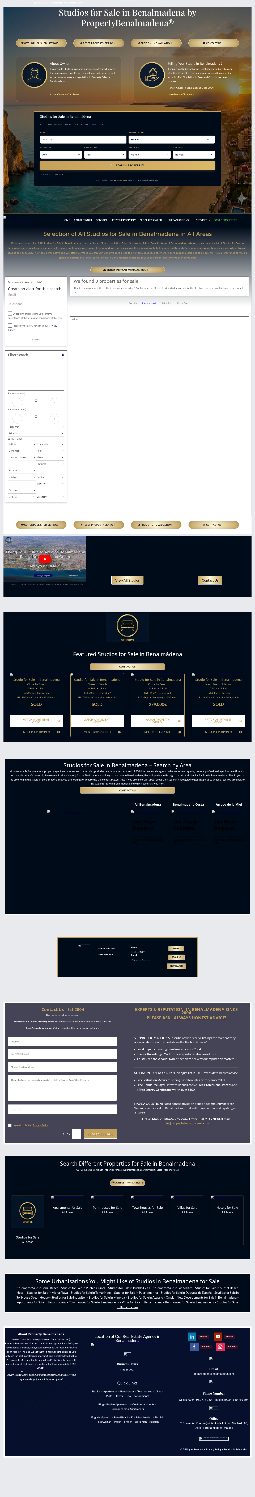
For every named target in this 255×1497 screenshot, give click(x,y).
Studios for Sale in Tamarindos (91, 1292)
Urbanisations (179, 220)
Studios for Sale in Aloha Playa (47, 1292)
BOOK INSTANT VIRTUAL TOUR (127, 269)
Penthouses (127, 1391)
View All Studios (127, 580)
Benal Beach (121, 1417)
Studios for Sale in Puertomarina (136, 1292)
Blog (101, 1404)
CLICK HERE (27, 1231)
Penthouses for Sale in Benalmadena (189, 1302)
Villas (158, 1391)
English (95, 1417)
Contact (101, 220)
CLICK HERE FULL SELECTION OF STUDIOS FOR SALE (127, 646)
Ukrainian (141, 1421)
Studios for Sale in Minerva (107, 1297)
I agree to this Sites (30, 1125)
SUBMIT (36, 339)
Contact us (122, 180)
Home (66, 220)
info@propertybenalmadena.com (186, 1123)
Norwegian (104, 1421)
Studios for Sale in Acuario (145, 1297)
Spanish (106, 1417)
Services (201, 220)
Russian (154, 1421)
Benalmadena (180, 1281)
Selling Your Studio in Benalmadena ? (195, 63)
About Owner (60, 63)
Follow (25, 196)
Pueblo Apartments (118, 1404)
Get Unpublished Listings (41, 43)
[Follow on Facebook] (59, 197)
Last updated (149, 303)
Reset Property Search (99, 43)
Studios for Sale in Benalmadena (127, 615)
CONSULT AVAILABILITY (128, 1182)
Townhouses (144, 1391)
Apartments (110, 1391)
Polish (117, 1421)
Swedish (147, 1417)
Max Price (178, 147)
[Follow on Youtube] (37, 197)
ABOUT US (176, 957)
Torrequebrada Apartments (127, 1408)
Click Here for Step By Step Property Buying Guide (45, 591)
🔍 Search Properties (127, 165)
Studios (96, 1391)
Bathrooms (90, 147)
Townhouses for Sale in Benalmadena (94, 1302)
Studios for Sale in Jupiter (68, 1297)
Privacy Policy (40, 1125)
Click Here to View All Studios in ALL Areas (67, 805)
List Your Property (123, 220)
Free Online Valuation (156, 43)
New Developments (137, 1395)
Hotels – (120, 1395)
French (128, 1421)
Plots (109, 1395)
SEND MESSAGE (101, 1134)
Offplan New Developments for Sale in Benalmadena (201, 1297)
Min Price (134, 147)
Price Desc (183, 303)
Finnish (159, 1417)
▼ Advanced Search (51, 174)
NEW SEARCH (176, 966)
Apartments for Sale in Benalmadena (41, 1302)
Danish (135, 1417)
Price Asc (167, 303)
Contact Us (210, 580)
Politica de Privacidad (235, 1449)
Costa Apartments (143, 1404)
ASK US (129, 1479)
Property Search (150, 220)
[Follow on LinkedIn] (16, 197)
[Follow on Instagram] (38, 204)
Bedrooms (45, 147)
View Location (36, 710)
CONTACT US (213, 43)
